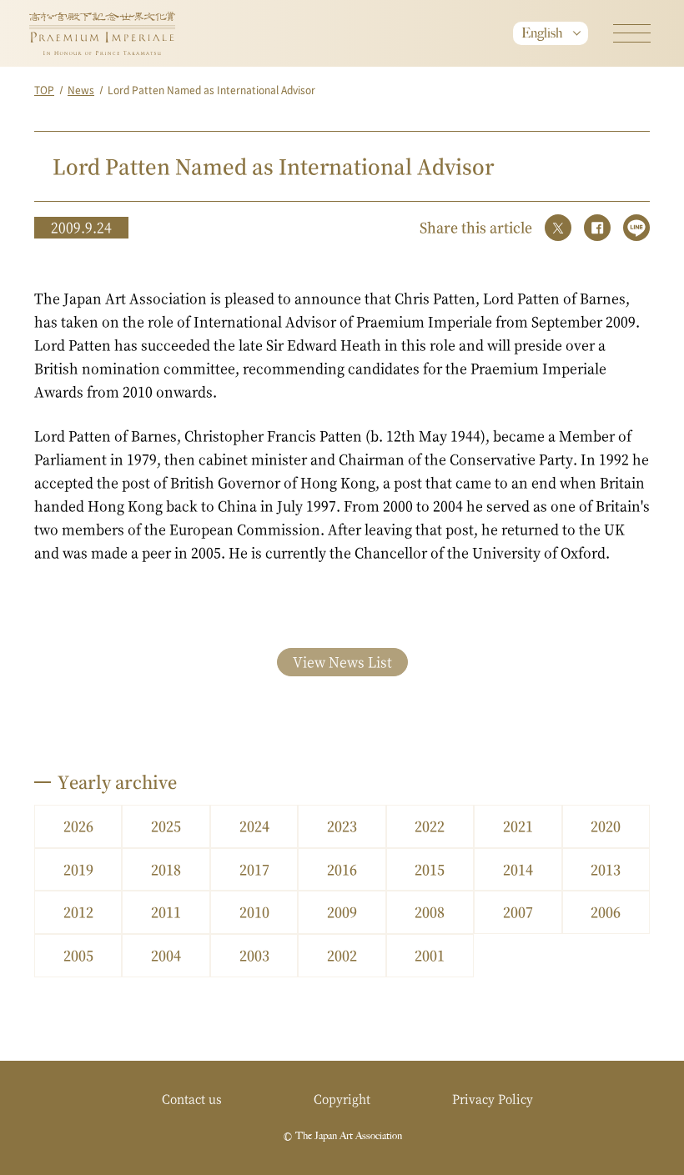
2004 (166, 955)
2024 (254, 826)
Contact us (192, 1098)
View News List (342, 661)
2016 (342, 869)
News (81, 90)
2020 (606, 826)
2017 (254, 869)
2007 (518, 911)
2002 (342, 955)
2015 (430, 869)
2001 (430, 955)
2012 (78, 911)
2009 (342, 911)
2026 (78, 826)
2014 (518, 869)
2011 (166, 911)
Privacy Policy (492, 1098)
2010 (254, 911)
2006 (606, 911)
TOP (44, 90)
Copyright (342, 1098)
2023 (342, 826)
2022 (430, 826)
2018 (166, 869)
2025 (166, 826)
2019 (78, 869)
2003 (254, 955)
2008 (430, 911)
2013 (606, 869)
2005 (78, 955)
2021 (518, 826)
